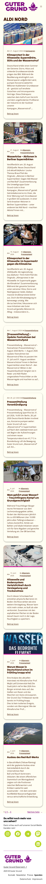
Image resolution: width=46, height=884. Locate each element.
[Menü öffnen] (41, 6)
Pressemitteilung (27, 153)
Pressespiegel (26, 254)
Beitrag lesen (13, 113)
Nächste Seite (34, 812)
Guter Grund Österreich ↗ (15, 867)
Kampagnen (30, 51)
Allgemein (26, 150)
